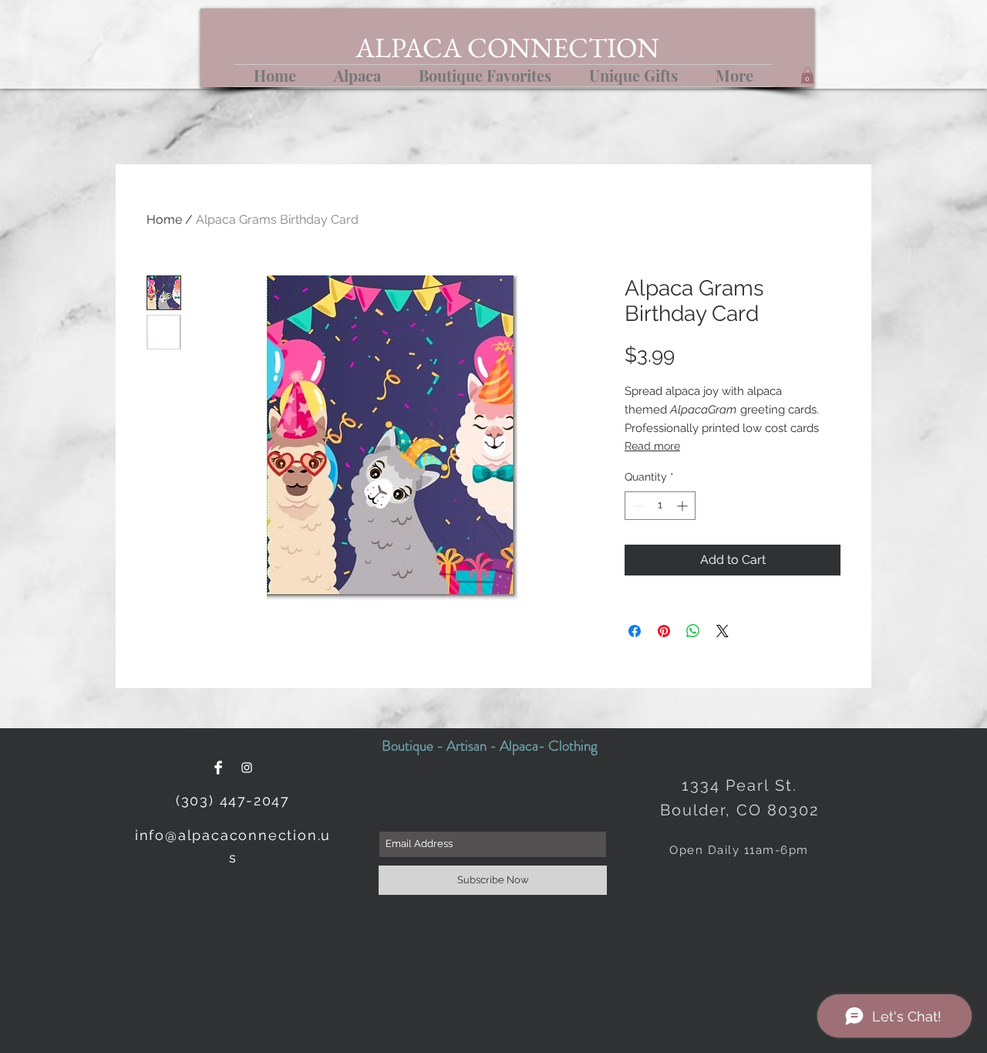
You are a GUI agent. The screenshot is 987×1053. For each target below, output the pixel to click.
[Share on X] (722, 631)
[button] (807, 75)
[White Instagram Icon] (247, 768)
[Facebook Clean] (218, 768)
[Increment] (683, 505)
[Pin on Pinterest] (664, 631)
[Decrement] (636, 505)
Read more (652, 446)
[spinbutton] (660, 505)
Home (164, 219)
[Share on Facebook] (634, 631)
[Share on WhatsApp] (693, 631)
